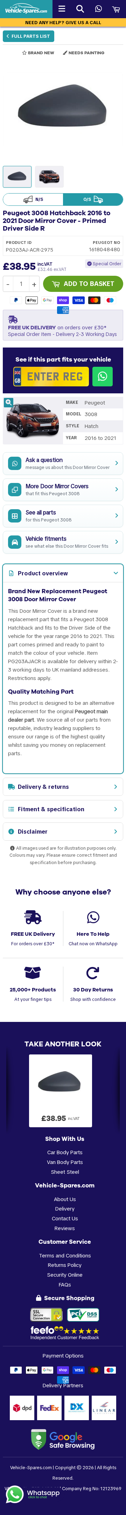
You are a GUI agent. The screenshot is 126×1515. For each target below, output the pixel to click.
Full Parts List (30, 36)
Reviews (65, 1228)
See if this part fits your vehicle (63, 359)
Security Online (65, 1275)
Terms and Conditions (65, 1255)
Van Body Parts (65, 1162)
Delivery (65, 1209)
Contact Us (65, 1218)
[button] (63, 109)
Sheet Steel (65, 1172)
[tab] (63, 573)
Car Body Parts (65, 1152)
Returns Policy (65, 1265)
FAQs (65, 1285)
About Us (65, 1199)
